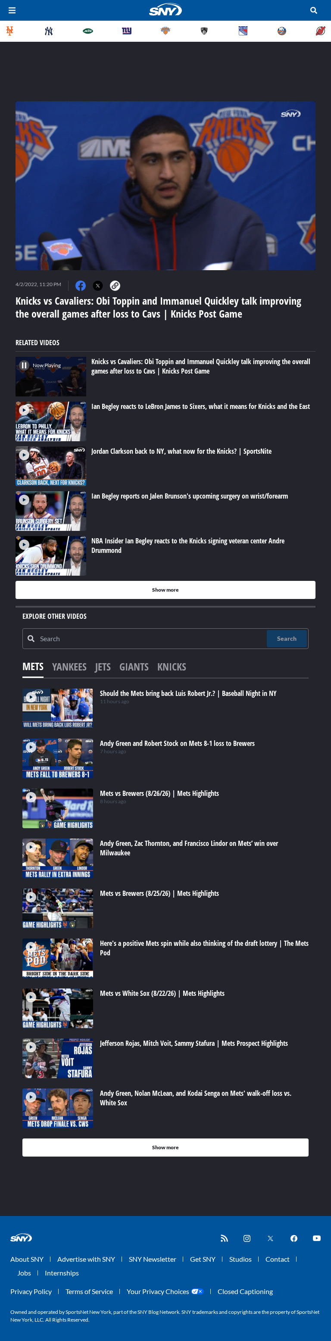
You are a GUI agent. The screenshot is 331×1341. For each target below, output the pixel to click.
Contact (277, 1259)
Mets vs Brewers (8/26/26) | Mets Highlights (159, 793)
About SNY (27, 1259)
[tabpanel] (165, 923)
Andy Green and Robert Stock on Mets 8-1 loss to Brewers (177, 743)
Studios (240, 1259)
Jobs (24, 1273)
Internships (62, 1273)
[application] (165, 185)
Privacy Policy (31, 1291)
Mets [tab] (33, 666)
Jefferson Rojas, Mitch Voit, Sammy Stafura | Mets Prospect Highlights (194, 1043)
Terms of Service (89, 1291)
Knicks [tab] (171, 666)
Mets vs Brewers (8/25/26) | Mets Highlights (159, 893)
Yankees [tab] (69, 666)
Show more (165, 589)
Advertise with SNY (86, 1259)
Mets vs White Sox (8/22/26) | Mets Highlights (162, 993)
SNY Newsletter (152, 1259)
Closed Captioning (245, 1291)
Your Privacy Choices (158, 1291)
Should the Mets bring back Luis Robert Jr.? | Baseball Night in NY (188, 693)
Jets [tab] (103, 666)
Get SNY (202, 1259)
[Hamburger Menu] (12, 10)
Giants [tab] (134, 666)
